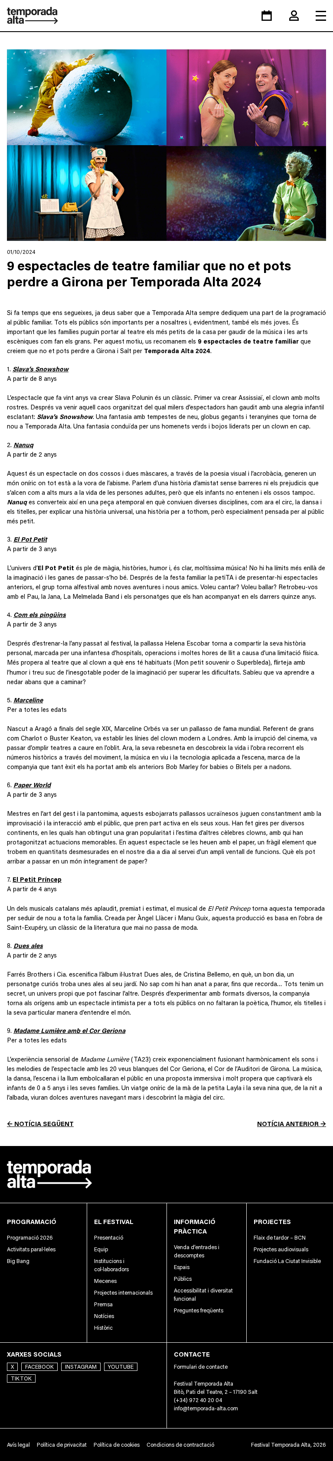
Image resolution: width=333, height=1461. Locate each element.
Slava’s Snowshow (41, 369)
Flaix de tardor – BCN (280, 1238)
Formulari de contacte (201, 1367)
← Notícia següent (40, 1123)
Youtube (121, 1367)
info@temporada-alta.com (206, 1408)
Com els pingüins (39, 614)
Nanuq (23, 444)
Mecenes (105, 1281)
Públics (183, 1279)
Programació (31, 1221)
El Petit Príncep (37, 879)
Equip (101, 1249)
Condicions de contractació (180, 1445)
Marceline (28, 700)
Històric (103, 1328)
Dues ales (28, 945)
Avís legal (18, 1445)
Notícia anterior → (291, 1123)
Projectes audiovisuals (281, 1249)
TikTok (21, 1378)
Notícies (104, 1316)
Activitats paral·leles (31, 1249)
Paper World (32, 784)
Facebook (39, 1367)
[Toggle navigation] (321, 15)
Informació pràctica (194, 1226)
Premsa (103, 1304)
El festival (113, 1221)
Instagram (81, 1367)
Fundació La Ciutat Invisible (287, 1261)
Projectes (272, 1221)
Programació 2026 (30, 1238)
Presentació (108, 1238)
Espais (181, 1267)
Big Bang (18, 1261)
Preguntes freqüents (198, 1310)
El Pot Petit (30, 539)
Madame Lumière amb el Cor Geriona (69, 1030)
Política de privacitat (62, 1445)
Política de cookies (117, 1445)
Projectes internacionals (123, 1293)
